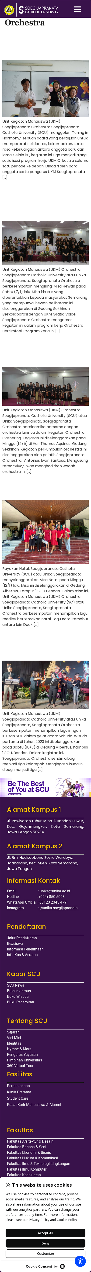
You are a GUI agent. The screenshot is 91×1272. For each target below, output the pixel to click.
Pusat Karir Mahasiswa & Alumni (34, 1104)
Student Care (17, 1098)
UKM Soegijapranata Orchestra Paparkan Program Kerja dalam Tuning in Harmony (44, 44)
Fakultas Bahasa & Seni (26, 1147)
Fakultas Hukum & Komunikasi (32, 1158)
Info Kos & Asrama (22, 955)
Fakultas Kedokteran (24, 1175)
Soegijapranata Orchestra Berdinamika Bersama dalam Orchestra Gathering (41, 351)
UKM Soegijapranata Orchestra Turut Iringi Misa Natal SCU (43, 488)
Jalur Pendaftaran (22, 938)
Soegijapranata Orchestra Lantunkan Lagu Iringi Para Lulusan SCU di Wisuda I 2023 (43, 645)
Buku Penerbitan (20, 1002)
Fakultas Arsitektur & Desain (30, 1141)
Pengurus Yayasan (22, 1054)
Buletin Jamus (19, 991)
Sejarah (13, 1032)
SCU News (15, 985)
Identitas (14, 1043)
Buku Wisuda (18, 996)
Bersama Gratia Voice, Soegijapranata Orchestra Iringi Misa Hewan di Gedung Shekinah (44, 201)
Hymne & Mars (19, 1049)
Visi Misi (14, 1038)
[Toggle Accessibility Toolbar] (80, 1261)
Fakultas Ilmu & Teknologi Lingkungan (38, 1163)
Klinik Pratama (19, 1092)
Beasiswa (15, 943)
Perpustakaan (18, 1086)
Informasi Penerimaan (25, 949)
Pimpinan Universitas (24, 1060)
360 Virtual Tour (20, 1066)
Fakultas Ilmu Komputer (26, 1169)
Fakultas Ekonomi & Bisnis (29, 1152)
